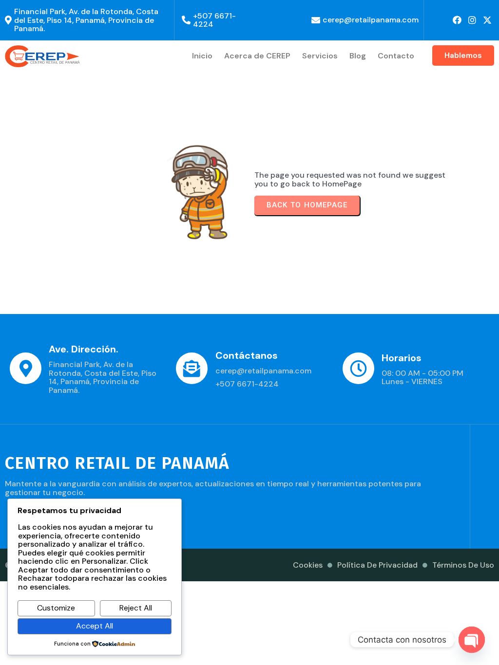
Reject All (135, 608)
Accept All (94, 626)
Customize (56, 608)
